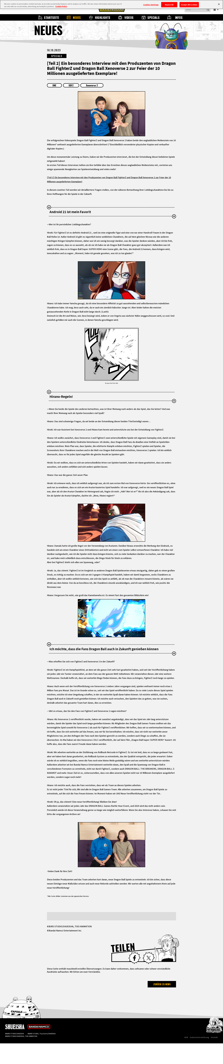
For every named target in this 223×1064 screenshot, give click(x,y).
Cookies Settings (151, 4)
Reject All (169, 4)
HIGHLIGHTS (102, 17)
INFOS (178, 17)
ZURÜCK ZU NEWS (161, 984)
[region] (111, 4)
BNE (54, 85)
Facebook (134, 958)
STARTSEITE (51, 17)
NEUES (77, 17)
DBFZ (71, 85)
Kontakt (214, 1037)
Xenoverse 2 (92, 85)
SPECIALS (154, 17)
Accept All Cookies (189, 4)
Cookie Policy (61, 6)
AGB (186, 1037)
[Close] (219, 4)
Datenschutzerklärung (199, 1037)
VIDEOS (129, 17)
